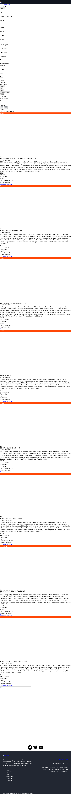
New (2, 90)
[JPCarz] (3, 3)
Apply (2, 86)
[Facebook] (30, 747)
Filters (2, 8)
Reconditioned (5, 92)
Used (2, 94)
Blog (7, 773)
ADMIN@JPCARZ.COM (60, 764)
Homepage (6, 5)
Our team (9, 776)
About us (9, 778)
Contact (9, 780)
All (1, 88)
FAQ (7, 774)
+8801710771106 (61, 760)
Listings (9, 771)
